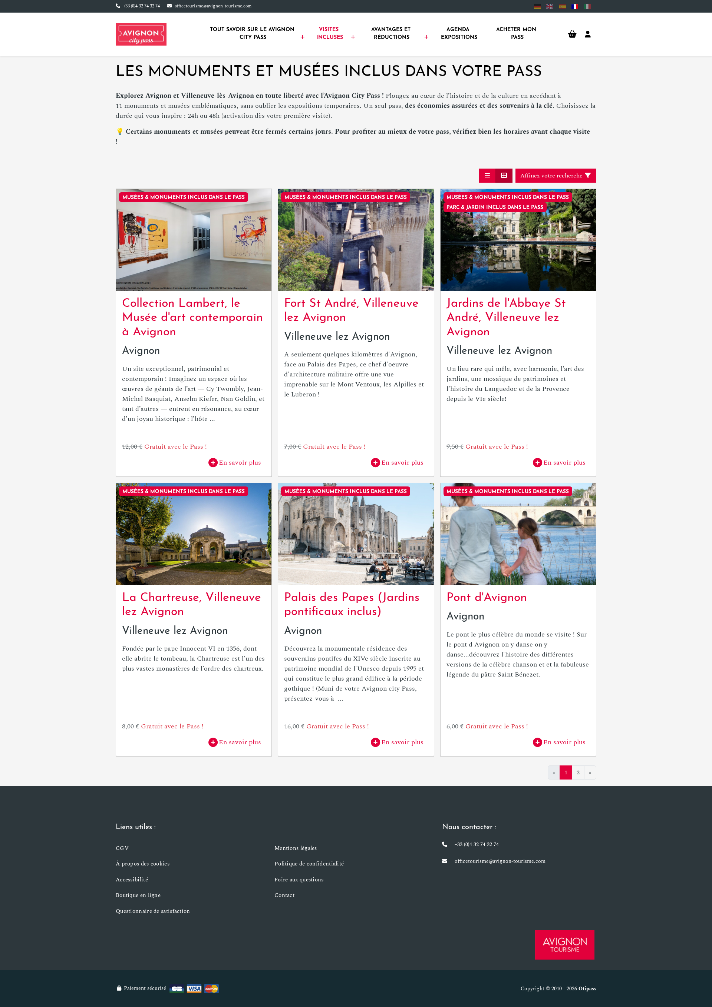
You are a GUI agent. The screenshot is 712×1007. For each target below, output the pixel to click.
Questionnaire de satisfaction (153, 911)
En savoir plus (240, 463)
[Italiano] (587, 6)
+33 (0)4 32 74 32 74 (141, 6)
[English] (549, 6)
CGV (122, 848)
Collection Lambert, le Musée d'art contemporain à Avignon (192, 318)
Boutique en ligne (138, 895)
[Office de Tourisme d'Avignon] (564, 944)
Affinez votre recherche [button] (552, 175)
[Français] (574, 6)
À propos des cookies (142, 864)
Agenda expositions (459, 33)
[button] (487, 176)
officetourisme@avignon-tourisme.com (213, 6)
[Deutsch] (537, 6)
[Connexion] (588, 34)
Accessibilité (132, 879)
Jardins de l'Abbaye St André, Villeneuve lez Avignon (506, 318)
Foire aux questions (299, 879)
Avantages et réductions (391, 33)
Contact (284, 895)
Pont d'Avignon (486, 598)
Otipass (587, 989)
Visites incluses (329, 33)
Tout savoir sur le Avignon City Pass (253, 33)
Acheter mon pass (517, 33)
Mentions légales (295, 848)
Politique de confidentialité (309, 864)
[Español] (562, 6)
